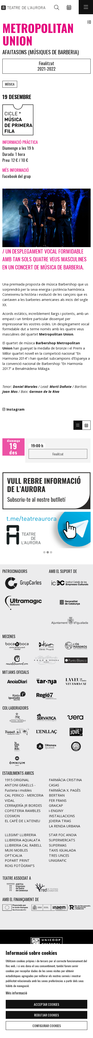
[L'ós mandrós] (76, 645)
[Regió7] (46, 695)
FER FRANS (58, 800)
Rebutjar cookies (46, 1014)
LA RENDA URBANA (64, 826)
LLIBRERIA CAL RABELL (23, 845)
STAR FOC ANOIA (63, 835)
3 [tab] (51, 552)
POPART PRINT (17, 860)
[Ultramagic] (23, 601)
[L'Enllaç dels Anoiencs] (46, 731)
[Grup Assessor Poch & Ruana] (46, 659)
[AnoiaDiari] (17, 680)
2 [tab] (47, 552)
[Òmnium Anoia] (17, 760)
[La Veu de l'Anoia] (76, 680)
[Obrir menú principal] (86, 7)
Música (10, 84)
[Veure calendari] (86, 425)
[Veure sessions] (77, 425)
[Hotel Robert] (17, 716)
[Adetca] (17, 886)
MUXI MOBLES (16, 850)
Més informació (16, 992)
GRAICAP (56, 805)
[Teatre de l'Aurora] (22, 7)
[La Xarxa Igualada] (76, 745)
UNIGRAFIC (58, 860)
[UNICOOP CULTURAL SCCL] (46, 942)
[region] (46, 532)
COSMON (12, 816)
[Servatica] (46, 716)
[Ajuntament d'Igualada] (69, 621)
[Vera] (76, 716)
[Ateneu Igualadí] (46, 745)
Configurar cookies (46, 1025)
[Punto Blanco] (76, 659)
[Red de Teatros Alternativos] (46, 886)
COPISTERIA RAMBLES (23, 810)
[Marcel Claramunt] (17, 659)
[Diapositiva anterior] (9, 532)
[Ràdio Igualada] (17, 695)
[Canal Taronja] (46, 680)
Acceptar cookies (46, 1004)
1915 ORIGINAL (17, 780)
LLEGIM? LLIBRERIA (20, 835)
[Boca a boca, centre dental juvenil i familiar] (17, 645)
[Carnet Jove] (76, 731)
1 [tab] (44, 552)
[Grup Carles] (23, 582)
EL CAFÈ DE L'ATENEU (22, 821)
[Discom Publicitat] (46, 645)
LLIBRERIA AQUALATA (22, 840)
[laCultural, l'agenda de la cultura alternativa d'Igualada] (17, 745)
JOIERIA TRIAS (60, 821)
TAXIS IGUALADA (62, 850)
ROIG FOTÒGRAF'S (20, 865)
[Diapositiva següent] (84, 532)
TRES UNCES (59, 855)
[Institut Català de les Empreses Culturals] (69, 582)
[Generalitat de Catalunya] (69, 601)
